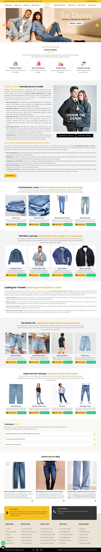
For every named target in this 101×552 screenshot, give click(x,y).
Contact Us (60, 513)
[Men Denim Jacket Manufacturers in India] (16, 256)
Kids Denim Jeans (65, 529)
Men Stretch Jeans (27, 537)
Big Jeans (82, 529)
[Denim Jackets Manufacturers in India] (62, 256)
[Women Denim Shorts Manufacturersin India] (39, 343)
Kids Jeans (26, 5)
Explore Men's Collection (84, 135)
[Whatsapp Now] (3, 543)
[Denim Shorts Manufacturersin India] (85, 343)
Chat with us (22, 224)
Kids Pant (63, 543)
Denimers (11, 550)
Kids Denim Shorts (62, 355)
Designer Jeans (84, 537)
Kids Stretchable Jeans (39, 406)
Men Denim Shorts (16, 355)
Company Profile (11, 531)
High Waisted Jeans (85, 543)
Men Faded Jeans (27, 540)
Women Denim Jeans (47, 529)
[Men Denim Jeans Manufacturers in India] (39, 205)
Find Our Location (15, 515)
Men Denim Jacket (16, 268)
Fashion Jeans (84, 540)
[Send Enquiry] (3, 548)
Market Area (10, 543)
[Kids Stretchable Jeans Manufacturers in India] (39, 393)
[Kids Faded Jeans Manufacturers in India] (16, 393)
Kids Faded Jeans (16, 406)
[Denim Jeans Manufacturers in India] (16, 205)
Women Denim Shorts (39, 355)
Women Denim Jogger (48, 537)
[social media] (33, 550)
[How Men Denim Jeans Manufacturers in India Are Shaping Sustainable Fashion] (95, 500)
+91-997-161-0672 (92, 1)
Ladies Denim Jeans (47, 531)
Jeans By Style (92, 5)
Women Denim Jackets (59, 5)
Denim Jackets (35, 5)
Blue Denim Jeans (85, 218)
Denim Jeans (8, 5)
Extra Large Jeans (85, 531)
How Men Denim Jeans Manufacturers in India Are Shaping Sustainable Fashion (82, 491)
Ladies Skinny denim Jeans (49, 540)
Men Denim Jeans (39, 218)
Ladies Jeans (17, 5)
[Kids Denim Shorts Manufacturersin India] (62, 343)
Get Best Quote (11, 224)
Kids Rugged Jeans (85, 406)
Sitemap (9, 540)
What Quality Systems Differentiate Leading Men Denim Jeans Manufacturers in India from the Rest (50, 491)
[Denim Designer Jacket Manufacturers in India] (39, 256)
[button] (7, 25)
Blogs (8, 534)
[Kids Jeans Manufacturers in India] (62, 393)
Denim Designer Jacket (39, 268)
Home (8, 529)
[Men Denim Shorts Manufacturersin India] (16, 343)
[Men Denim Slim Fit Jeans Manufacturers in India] (62, 205)
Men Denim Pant (26, 543)
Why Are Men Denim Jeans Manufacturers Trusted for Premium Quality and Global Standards (19, 491)
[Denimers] (47, 5)
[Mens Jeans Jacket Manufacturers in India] (85, 256)
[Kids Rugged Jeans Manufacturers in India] (85, 393)
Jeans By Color (81, 5)
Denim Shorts (71, 5)
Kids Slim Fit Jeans (66, 540)
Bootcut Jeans (84, 534)
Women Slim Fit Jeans (48, 543)
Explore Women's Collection (66, 135)
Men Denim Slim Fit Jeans (62, 218)
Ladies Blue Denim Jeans (48, 534)
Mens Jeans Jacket (85, 268)
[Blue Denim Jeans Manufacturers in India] (85, 205)
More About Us (10, 175)
